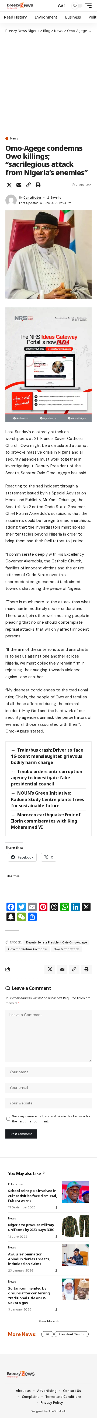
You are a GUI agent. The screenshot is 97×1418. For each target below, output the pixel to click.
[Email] (19, 185)
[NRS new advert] (48, 364)
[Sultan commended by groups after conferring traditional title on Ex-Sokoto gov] (75, 1289)
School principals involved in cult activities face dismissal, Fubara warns (32, 1195)
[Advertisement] (48, 84)
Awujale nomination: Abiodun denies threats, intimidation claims (29, 1259)
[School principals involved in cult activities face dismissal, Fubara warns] (75, 1192)
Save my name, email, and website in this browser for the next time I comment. (51, 1118)
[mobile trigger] (87, 5)
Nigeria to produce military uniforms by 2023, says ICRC (31, 1227)
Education (15, 1184)
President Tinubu (71, 1334)
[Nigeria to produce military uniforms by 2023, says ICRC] (75, 1226)
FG (47, 1334)
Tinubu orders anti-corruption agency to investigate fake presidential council (46, 778)
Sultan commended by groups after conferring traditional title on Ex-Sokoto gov (29, 1295)
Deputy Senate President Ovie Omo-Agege (56, 942)
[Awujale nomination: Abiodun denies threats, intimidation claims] (75, 1255)
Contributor (32, 197)
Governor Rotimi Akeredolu (27, 949)
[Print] (38, 185)
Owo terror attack (66, 949)
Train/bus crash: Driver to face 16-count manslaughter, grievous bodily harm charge (47, 756)
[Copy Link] (28, 185)
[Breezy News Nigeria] (19, 6)
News (14, 138)
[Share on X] (9, 185)
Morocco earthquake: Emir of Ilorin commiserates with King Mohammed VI (46, 821)
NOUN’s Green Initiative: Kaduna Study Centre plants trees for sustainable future (47, 799)
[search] (51, 5)
